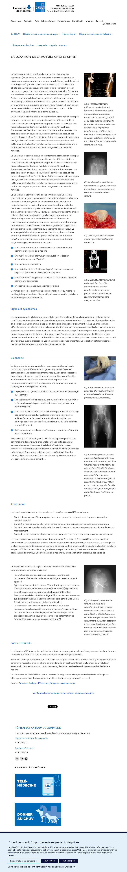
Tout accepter (68, 860)
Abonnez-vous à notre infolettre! (30, 767)
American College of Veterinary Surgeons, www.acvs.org (47, 683)
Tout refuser (49, 860)
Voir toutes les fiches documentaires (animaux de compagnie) (63, 693)
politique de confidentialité (31, 866)
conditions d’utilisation (63, 866)
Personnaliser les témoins (23, 861)
